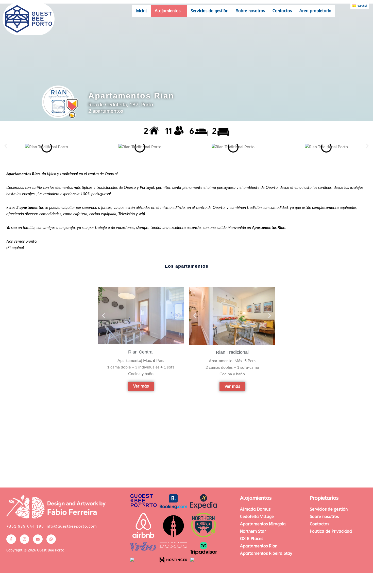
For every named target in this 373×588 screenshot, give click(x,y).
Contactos (282, 10)
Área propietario (315, 10)
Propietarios (324, 498)
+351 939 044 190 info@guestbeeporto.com (51, 526)
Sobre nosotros (250, 10)
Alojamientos (167, 10)
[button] (169, 11)
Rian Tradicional (232, 352)
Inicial (141, 10)
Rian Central (141, 352)
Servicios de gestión (209, 10)
